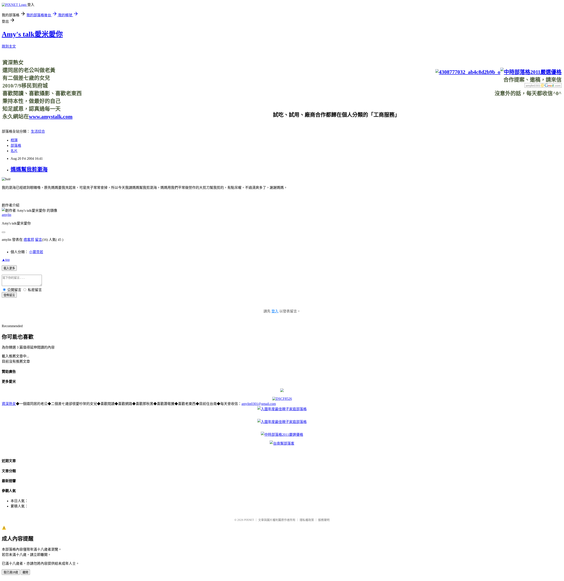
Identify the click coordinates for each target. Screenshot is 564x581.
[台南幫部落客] (282, 443)
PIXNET (249, 520)
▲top (6, 260)
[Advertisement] (481, 107)
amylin (6, 215)
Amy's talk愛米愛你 (32, 34)
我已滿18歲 (11, 572)
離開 (25, 572)
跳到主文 (9, 46)
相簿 (14, 140)
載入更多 (9, 268)
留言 (38, 239)
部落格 (16, 145)
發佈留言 (9, 295)
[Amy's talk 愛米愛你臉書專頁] (467, 72)
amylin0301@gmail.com (258, 404)
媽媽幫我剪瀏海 (29, 169)
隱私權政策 (307, 520)
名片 (14, 151)
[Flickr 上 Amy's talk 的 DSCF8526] (282, 399)
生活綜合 (38, 131)
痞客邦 (29, 239)
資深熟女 (9, 404)
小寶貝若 (36, 252)
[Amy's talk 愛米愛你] (282, 391)
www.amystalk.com (50, 116)
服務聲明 (324, 520)
